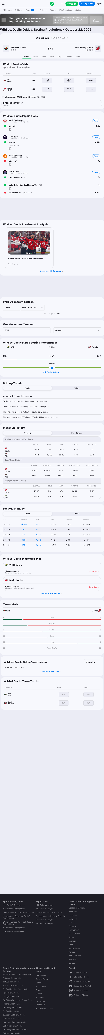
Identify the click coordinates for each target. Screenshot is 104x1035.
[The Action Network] (52, 4)
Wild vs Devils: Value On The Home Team (25, 259)
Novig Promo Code (11, 996)
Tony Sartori (12, 264)
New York (73, 911)
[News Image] (29, 243)
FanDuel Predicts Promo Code (15, 989)
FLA (23, 535)
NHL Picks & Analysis (44, 923)
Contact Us (40, 1005)
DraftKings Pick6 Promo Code (15, 1029)
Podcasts (40, 997)
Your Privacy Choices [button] (44, 1008)
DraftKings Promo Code (12, 1007)
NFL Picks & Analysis (44, 905)
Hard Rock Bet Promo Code (14, 1022)
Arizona (72, 922)
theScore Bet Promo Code (14, 1015)
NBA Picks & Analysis (44, 909)
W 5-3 (38, 529)
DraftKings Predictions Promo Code (17, 1000)
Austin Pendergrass (16, 120)
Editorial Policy (42, 979)
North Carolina (75, 955)
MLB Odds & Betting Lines (14, 928)
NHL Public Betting (51, 372)
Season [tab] (27, 433)
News (35, 57)
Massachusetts (75, 948)
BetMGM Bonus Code (12, 978)
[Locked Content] (52, 367)
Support (39, 994)
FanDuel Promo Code (12, 1011)
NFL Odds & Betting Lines (13, 905)
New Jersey (74, 930)
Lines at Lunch (14, 171)
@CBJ (24, 540)
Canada (72, 963)
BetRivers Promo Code (12, 1026)
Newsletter (40, 1001)
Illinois (71, 937)
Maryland (73, 919)
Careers (39, 983)
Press (38, 990)
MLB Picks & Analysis (44, 920)
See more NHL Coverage (50, 271)
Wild (13, 347)
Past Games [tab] (76, 433)
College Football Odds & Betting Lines (18, 912)
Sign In (99, 4)
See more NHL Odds (50, 671)
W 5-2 (38, 524)
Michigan (72, 941)
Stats (78, 57)
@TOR (24, 524)
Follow (96, 121)
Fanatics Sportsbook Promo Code (17, 974)
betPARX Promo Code (12, 1018)
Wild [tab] (76, 388)
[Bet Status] (5, 126)
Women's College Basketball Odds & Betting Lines (18, 923)
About (38, 972)
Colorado (72, 926)
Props (60, 57)
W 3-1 (38, 535)
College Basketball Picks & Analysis (50, 916)
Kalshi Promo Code (11, 993)
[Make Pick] (10, 129)
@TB (23, 545)
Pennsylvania (74, 933)
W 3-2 (38, 540)
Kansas (72, 952)
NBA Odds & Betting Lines (14, 909)
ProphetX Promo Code (12, 1004)
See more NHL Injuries (50, 593)
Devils (95, 347)
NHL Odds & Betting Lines (14, 931)
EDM (23, 529)
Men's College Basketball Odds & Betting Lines (16, 917)
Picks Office (13, 136)
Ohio (71, 944)
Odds (44, 57)
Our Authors (41, 975)
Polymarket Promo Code (13, 985)
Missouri (72, 959)
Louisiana (73, 915)
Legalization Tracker (77, 908)
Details (26, 57)
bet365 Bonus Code (11, 982)
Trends (69, 57)
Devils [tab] (27, 388)
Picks (52, 57)
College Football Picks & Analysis (49, 912)
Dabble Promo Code (11, 1033)
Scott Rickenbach (15, 155)
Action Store (41, 986)
